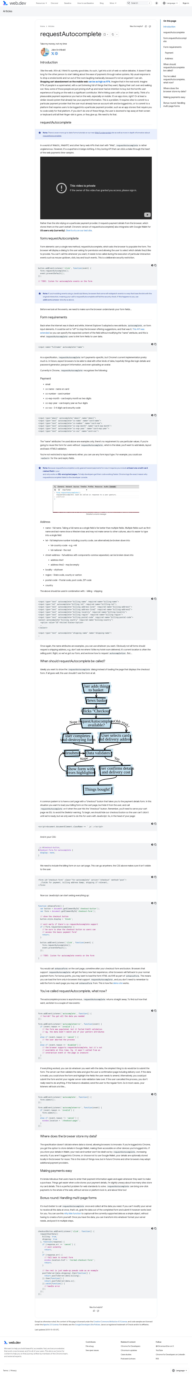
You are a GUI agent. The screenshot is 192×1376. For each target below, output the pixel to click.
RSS (157, 1358)
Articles (7, 11)
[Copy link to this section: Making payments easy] (74, 1171)
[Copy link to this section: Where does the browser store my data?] (99, 1136)
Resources (40, 3)
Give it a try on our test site (79, 230)
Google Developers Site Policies (87, 1325)
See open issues (92, 1350)
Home (42, 26)
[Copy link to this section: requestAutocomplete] (73, 122)
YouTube (159, 1350)
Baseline (67, 3)
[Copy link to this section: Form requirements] (69, 317)
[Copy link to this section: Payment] (53, 378)
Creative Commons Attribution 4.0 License (110, 1322)
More (112, 3)
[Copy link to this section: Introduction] (60, 62)
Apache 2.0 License (51, 1325)
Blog (102, 3)
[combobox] (139, 3)
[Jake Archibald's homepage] (56, 54)
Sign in (186, 3)
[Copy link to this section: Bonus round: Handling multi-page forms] (99, 1198)
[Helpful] (146, 26)
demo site (118, 983)
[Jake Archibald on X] (52, 54)
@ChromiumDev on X (165, 1346)
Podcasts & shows (128, 1358)
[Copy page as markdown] (112, 34)
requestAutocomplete (52, 136)
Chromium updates (129, 1350)
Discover (54, 3)
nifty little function (72, 1213)
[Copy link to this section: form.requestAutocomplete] (80, 238)
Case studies (126, 1354)
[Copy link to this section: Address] (52, 522)
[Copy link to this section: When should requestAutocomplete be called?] (107, 661)
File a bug (90, 1346)
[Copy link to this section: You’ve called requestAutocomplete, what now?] (109, 991)
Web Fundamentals (103, 132)
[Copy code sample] (155, 265)
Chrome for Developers (130, 1346)
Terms (5, 1370)
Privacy (13, 1370)
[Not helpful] (150, 26)
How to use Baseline (85, 3)
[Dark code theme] (152, 265)
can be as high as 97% (99, 81)
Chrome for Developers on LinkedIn (170, 1354)
